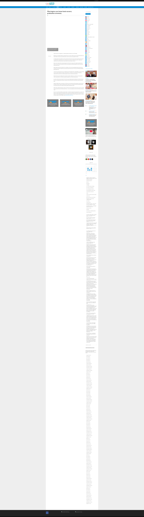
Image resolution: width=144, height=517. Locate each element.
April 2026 (87, 360)
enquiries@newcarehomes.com (69, 95)
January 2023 (88, 413)
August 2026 (88, 355)
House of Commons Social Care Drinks (91, 194)
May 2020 (87, 457)
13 (91, 168)
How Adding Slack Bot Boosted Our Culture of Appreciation (91, 231)
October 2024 (88, 385)
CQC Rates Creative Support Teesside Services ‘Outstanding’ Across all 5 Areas (52, 104)
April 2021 (87, 442)
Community (67, 101)
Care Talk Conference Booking (90, 186)
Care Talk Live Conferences (89, 187)
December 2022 (88, 414)
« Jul (86, 175)
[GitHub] (92, 159)
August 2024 (88, 388)
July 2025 (87, 373)
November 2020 (88, 449)
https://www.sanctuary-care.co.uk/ (90, 347)
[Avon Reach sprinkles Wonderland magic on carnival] (87, 111)
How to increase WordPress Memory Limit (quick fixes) (91, 255)
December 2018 (88, 481)
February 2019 (88, 478)
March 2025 (88, 378)
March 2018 (88, 493)
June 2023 (87, 406)
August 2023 (88, 403)
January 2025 (88, 381)
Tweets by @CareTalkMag (89, 68)
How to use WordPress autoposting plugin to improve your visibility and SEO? (91, 302)
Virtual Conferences (88, 212)
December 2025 (88, 366)
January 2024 (88, 398)
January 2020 (88, 463)
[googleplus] (88, 159)
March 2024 (88, 395)
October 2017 (88, 500)
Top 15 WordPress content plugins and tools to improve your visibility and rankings (91, 323)
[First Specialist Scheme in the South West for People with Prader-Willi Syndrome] (91, 96)
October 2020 (88, 450)
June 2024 (87, 391)
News (50, 102)
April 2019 (87, 475)
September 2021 (88, 435)
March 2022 (88, 427)
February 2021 (88, 445)
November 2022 (88, 416)
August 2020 (88, 453)
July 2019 (87, 471)
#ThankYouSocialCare (89, 180)
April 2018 (87, 492)
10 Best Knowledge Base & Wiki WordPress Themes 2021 (90, 242)
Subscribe (87, 209)
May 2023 (87, 407)
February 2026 (88, 363)
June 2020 (87, 456)
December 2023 (88, 399)
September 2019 (88, 468)
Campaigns (87, 184)
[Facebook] (90, 159)
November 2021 (88, 432)
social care (53, 102)
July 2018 (87, 488)
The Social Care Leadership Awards (91, 210)
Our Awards (88, 200)
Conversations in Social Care (90, 191)
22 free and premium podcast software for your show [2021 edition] (91, 279)
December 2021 (88, 431)
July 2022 (87, 421)
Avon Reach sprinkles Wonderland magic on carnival (65, 104)
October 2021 (88, 434)
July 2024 (87, 389)
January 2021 (88, 446)
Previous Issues (88, 202)
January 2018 (88, 496)
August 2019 (88, 470)
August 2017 (88, 503)
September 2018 (88, 485)
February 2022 (88, 428)
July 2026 (87, 356)
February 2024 (88, 396)
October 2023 (88, 402)
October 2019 (88, 467)
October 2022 (88, 417)
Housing (80, 101)
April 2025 (87, 377)
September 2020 (88, 452)
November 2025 (88, 367)
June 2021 (87, 439)
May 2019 (87, 474)
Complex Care (76, 101)
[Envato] (86, 159)
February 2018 (88, 495)
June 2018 (87, 489)
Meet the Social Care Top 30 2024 (90, 197)
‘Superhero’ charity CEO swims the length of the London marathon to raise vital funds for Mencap (91, 178)
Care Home (63, 101)
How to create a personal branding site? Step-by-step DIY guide (90, 313)
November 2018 (88, 482)
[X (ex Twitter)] (50, 512)
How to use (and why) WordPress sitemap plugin (90, 267)
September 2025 (88, 370)
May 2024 (87, 392)
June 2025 (87, 374)
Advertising (87, 183)
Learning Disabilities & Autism (52, 101)
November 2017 (88, 499)
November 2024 (88, 384)
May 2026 (87, 359)
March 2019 (88, 477)
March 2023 (88, 410)
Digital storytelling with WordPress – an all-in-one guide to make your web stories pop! (91, 291)
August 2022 (88, 420)
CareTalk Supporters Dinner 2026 (90, 190)
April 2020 (87, 459)
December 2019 (88, 464)
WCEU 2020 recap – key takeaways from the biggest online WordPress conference (91, 334)
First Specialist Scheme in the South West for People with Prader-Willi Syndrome (78, 104)
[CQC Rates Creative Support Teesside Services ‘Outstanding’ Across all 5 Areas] (91, 73)
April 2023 (87, 409)
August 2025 (88, 371)
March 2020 (88, 460)
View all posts (91, 152)
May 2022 (87, 424)
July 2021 (87, 438)
